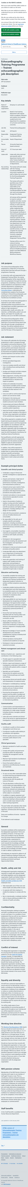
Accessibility (16, 1175)
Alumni (12, 1157)
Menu (14, 52)
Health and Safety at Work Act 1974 (11, 881)
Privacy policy (4, 1177)
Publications (18, 1157)
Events (7, 1157)
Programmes (4, 1154)
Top (2, 1145)
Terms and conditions (6, 1175)
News (2, 1157)
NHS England (7, 1184)
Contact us (16, 1177)
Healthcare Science (16, 1156)
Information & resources (15, 1154)
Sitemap (11, 1177)
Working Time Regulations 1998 (13, 1027)
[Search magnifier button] (25, 46)
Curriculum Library (6, 290)
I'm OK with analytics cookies (11, 30)
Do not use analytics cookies (11, 34)
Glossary (3, 1159)
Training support (5, 1156)
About (23, 1156)
